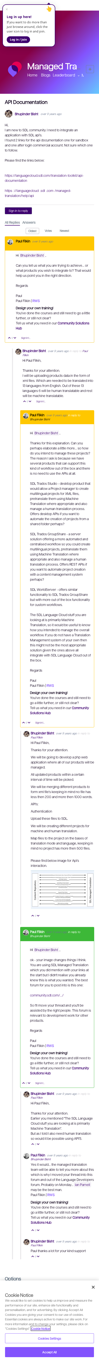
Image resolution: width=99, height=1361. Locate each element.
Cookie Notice (40, 1328)
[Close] (93, 1287)
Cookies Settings (49, 1338)
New (90, 69)
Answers (29, 222)
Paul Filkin (23, 241)
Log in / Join (18, 40)
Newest (64, 231)
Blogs (45, 74)
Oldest (32, 231)
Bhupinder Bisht (26, 114)
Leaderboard (64, 74)
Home (32, 74)
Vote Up (9, 338)
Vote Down (15, 338)
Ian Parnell (82, 1184)
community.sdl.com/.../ (47, 995)
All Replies (12, 222)
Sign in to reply (18, 211)
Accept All (49, 1352)
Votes (48, 231)
